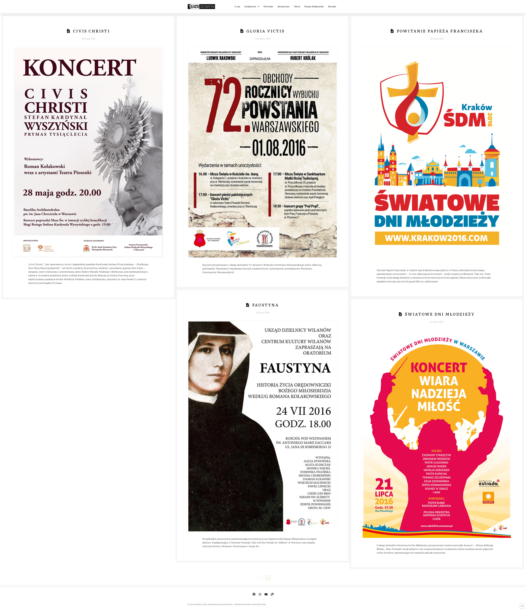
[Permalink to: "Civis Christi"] (88, 152)
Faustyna (265, 305)
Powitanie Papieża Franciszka (440, 31)
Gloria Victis (265, 31)
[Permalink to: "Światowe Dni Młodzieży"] (437, 434)
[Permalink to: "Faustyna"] (262, 426)
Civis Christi (91, 31)
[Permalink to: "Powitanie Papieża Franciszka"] (437, 155)
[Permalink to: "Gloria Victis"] (262, 152)
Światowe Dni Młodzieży (440, 314)
